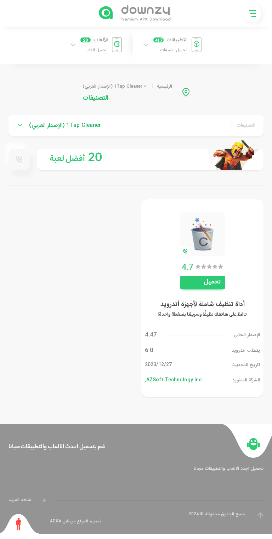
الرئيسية (164, 86)
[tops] (150, 159)
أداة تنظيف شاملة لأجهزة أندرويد (202, 304)
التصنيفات (246, 125)
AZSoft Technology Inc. (173, 380)
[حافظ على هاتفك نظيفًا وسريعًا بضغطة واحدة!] (202, 233)
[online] (19, 159)
